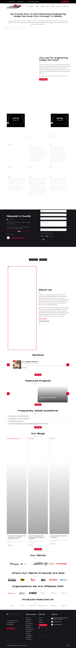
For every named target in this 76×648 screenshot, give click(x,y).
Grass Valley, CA (29, 623)
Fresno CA (28, 633)
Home (27, 6)
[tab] (38, 416)
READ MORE (24, 367)
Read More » (10, 545)
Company (37, 6)
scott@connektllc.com (58, 624)
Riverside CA (28, 637)
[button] (43, 79)
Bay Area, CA (28, 619)
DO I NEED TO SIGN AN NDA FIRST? (16, 421)
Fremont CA (28, 621)
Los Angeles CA (29, 635)
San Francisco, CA (29, 629)
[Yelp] (68, 1)
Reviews (42, 6)
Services (31, 6)
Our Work (47, 6)
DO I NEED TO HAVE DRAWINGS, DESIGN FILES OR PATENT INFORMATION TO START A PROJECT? (28, 423)
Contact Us (59, 6)
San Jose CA (28, 631)
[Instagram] (64, 1)
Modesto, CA (28, 625)
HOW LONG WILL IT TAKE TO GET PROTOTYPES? (19, 416)
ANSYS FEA (51, 303)
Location (52, 6)
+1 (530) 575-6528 (17, 238)
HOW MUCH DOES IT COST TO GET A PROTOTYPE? (19, 418)
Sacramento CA (29, 627)
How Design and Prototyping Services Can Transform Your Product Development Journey (17, 537)
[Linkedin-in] (66, 1)
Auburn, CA (28, 617)
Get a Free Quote (65, 6)
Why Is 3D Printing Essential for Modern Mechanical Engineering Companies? (36, 537)
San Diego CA (29, 639)
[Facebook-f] (62, 1)
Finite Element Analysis (47, 397)
